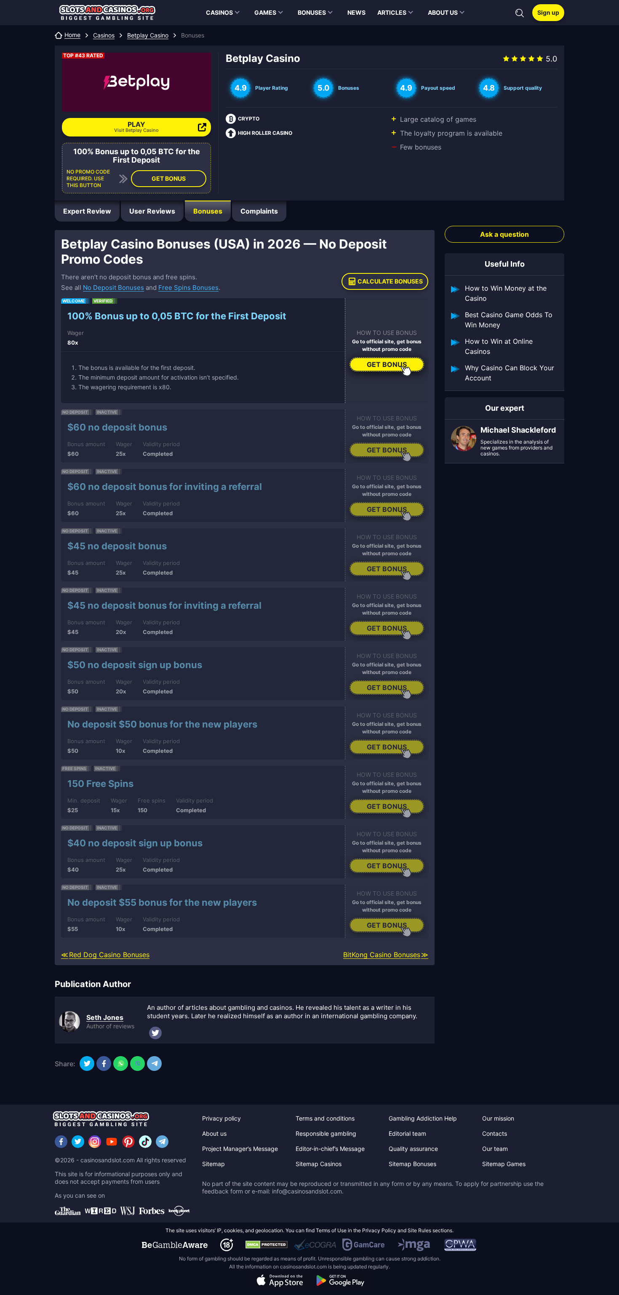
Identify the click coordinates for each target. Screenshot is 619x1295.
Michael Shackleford (518, 430)
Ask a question (504, 234)
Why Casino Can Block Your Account (509, 373)
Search (519, 13)
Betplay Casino (147, 35)
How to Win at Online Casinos (499, 346)
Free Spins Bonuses (188, 288)
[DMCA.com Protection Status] (266, 1245)
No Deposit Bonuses (113, 288)
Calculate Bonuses (390, 281)
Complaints (259, 211)
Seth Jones (104, 1017)
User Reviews (152, 211)
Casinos (104, 35)
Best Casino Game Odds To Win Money (508, 319)
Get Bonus (169, 178)
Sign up (548, 12)
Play (136, 126)
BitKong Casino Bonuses (381, 954)
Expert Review (87, 211)
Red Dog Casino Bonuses (109, 954)
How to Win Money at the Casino (506, 293)
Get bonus (387, 364)
